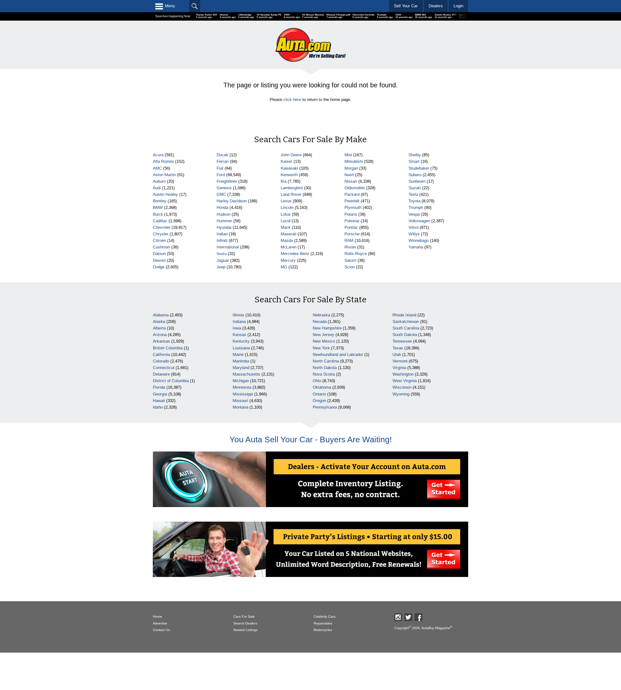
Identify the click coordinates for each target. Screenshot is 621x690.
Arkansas (161, 341)
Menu (170, 6)
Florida (159, 387)
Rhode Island (404, 315)
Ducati (222, 155)
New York (321, 348)
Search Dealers (245, 623)
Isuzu (222, 253)
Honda (222, 207)
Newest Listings (245, 630)
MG (284, 267)
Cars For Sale (244, 616)
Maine (238, 354)
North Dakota (325, 367)
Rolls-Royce (355, 253)
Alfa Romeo (163, 161)
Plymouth (352, 207)
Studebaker (419, 168)
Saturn (350, 260)
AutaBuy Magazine (435, 628)
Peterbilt (352, 201)
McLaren (288, 247)
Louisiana (241, 348)
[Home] (310, 44)
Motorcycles (323, 630)
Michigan (241, 380)
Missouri (240, 400)
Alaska (159, 321)
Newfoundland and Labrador (338, 354)
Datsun (159, 253)
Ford (221, 174)
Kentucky (241, 341)
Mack (286, 227)
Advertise (160, 623)
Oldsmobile (354, 188)
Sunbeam (417, 181)
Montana (240, 407)
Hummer (224, 221)
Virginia (399, 367)
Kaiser (286, 161)
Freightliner (227, 181)
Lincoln (287, 207)
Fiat (220, 168)
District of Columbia (171, 380)
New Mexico (324, 341)
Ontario (319, 394)
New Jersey (323, 334)
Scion (349, 267)
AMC (157, 168)
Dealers (436, 6)
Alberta (159, 328)
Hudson (223, 214)
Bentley (159, 201)
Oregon (319, 400)
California (161, 354)
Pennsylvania (325, 407)
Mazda (287, 240)
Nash (349, 174)
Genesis (224, 188)
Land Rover (291, 194)
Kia (283, 181)
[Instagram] (398, 617)
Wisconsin (401, 387)
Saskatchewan (405, 321)
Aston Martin (164, 174)
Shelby (415, 155)
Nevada (320, 321)
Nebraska (321, 315)
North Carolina (326, 361)
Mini (348, 155)
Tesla (413, 194)
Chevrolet (161, 227)
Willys (414, 234)
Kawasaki (289, 168)
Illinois (238, 315)
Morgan (351, 168)
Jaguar (223, 260)
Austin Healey (165, 194)
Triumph (416, 207)
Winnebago (419, 240)
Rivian (350, 247)
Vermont (400, 361)
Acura (158, 155)
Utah (396, 354)
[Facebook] (418, 617)
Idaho (158, 407)
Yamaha (416, 247)
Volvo (413, 227)
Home (157, 616)
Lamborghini (292, 188)
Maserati (288, 234)
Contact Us (161, 630)
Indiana (239, 321)
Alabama (161, 315)
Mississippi (243, 394)
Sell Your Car (406, 6)
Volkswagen (419, 221)
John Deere (291, 155)
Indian (222, 234)
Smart (414, 161)
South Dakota (404, 334)
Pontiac (351, 227)
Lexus (286, 201)
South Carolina (405, 328)
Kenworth (289, 174)
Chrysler (160, 234)
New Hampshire (327, 328)
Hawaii (159, 400)
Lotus (286, 214)
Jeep (221, 267)
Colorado (161, 361)
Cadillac (160, 221)
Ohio (317, 380)
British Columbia (168, 348)
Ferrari (223, 161)
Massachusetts (246, 374)
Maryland (241, 367)
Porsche (352, 234)
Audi (157, 188)
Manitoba (241, 361)
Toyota (414, 201)
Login (458, 6)
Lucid (285, 221)
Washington (403, 374)
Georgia (160, 394)
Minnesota (242, 387)
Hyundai (224, 227)
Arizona (160, 334)
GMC (221, 194)
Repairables (323, 623)
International (228, 247)
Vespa (414, 214)
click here (292, 99)
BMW (158, 207)
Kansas (239, 334)
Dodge (158, 267)
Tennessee (402, 341)
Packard (352, 194)
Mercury (288, 260)
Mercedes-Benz (295, 253)
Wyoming (400, 394)
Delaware (161, 374)
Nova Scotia (324, 374)
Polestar (352, 221)
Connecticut (163, 367)
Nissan (350, 181)
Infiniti (222, 240)
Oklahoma (322, 387)
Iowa (237, 328)
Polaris (350, 214)
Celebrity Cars (324, 616)
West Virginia (404, 380)
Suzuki (415, 188)
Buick (158, 214)
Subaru (415, 174)
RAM (348, 240)
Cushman (161, 247)
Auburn (159, 181)
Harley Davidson (232, 201)
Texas (397, 348)
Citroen (159, 240)
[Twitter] (408, 617)
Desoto (159, 260)
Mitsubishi (353, 161)
